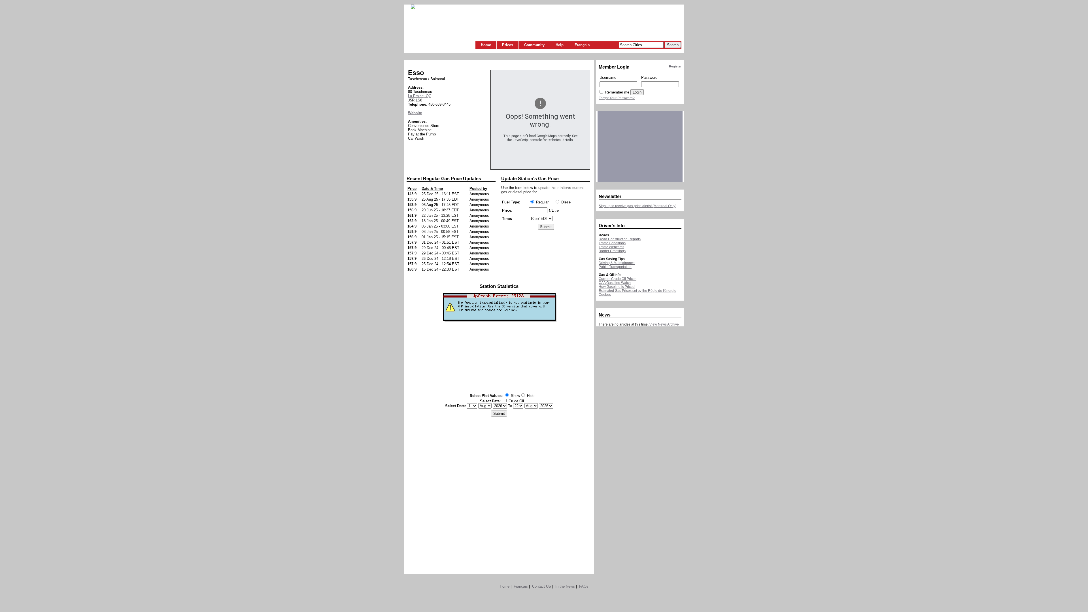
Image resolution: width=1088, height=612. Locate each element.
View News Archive (664, 324)
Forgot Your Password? (617, 98)
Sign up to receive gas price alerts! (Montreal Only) (637, 206)
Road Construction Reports (620, 239)
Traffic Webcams (611, 247)
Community (534, 45)
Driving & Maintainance (617, 263)
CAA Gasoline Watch (615, 283)
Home (486, 45)
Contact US (541, 586)
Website (415, 113)
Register (675, 66)
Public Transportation (615, 267)
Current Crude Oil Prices (617, 279)
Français (582, 45)
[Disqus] (499, 493)
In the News (565, 586)
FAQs (583, 586)
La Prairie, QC (419, 96)
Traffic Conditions (612, 243)
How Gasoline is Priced (617, 287)
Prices (507, 45)
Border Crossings (612, 251)
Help (560, 45)
